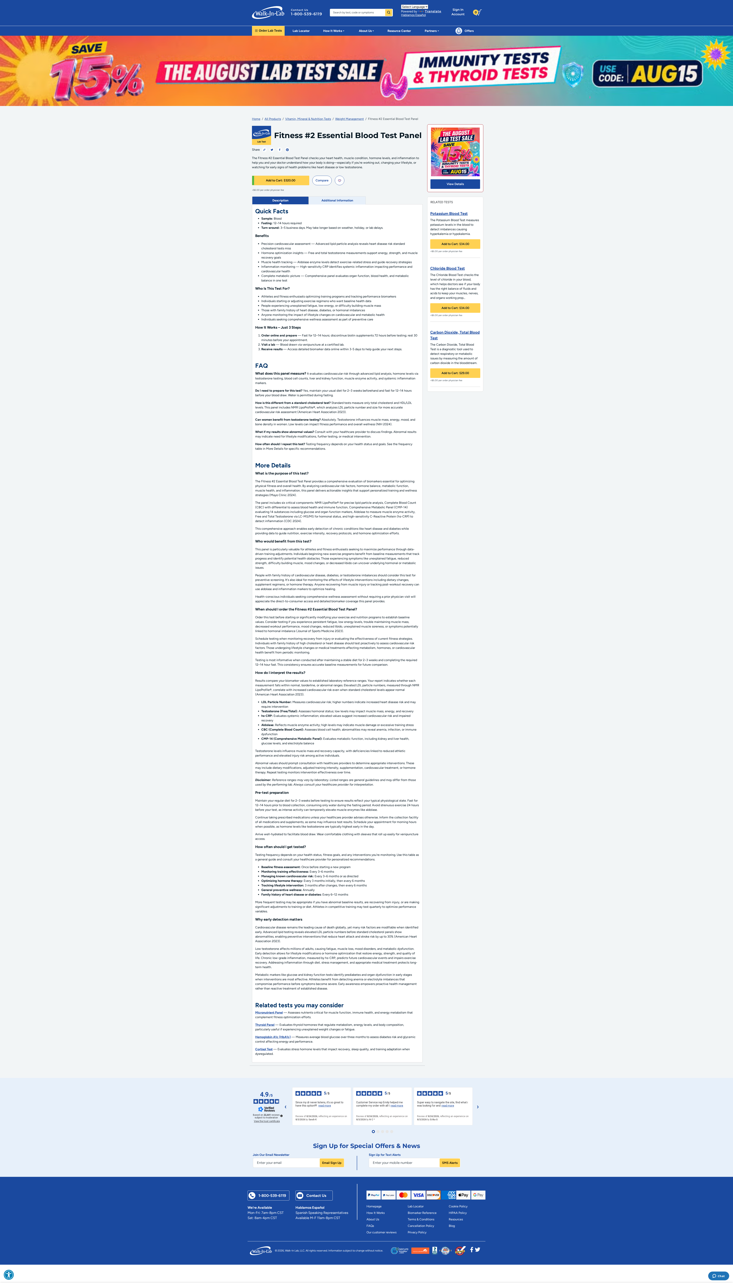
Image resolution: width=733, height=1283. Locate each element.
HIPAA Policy (458, 1213)
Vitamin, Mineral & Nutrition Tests (308, 119)
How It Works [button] (332, 31)
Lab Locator (301, 31)
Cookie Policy (458, 1206)
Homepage (374, 1206)
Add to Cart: (280, 180)
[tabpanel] (337, 633)
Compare (322, 180)
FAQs (370, 1226)
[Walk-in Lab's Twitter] (477, 1251)
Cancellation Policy (421, 1226)
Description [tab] (280, 200)
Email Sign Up (331, 1163)
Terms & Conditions (421, 1219)
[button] (9, 1275)
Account (458, 12)
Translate (433, 11)
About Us (372, 1219)
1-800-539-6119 (306, 14)
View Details (455, 184)
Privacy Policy (417, 1232)
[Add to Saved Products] (339, 180)
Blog (452, 1226)
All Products (273, 119)
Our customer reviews (381, 1232)
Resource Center (399, 31)
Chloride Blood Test (447, 268)
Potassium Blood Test (449, 213)
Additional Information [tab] (337, 200)
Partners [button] (431, 31)
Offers (469, 31)
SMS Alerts (450, 1163)
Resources (456, 1219)
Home (256, 119)
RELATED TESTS (441, 202)
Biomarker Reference (422, 1213)
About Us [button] (365, 31)
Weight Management (349, 119)
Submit (388, 12)
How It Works (375, 1213)
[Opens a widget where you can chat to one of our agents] (718, 1276)
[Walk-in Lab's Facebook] (471, 1251)
